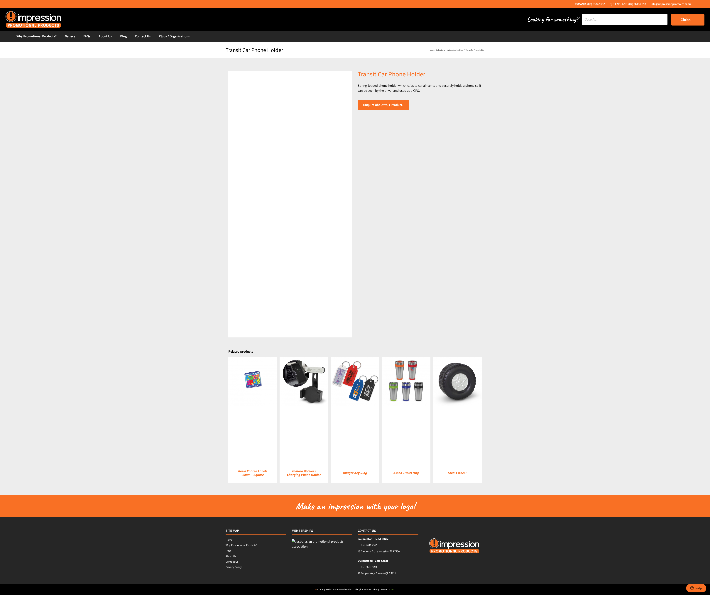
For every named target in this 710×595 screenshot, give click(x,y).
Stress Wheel (457, 473)
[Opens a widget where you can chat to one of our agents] (696, 588)
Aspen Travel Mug (406, 473)
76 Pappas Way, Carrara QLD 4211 (377, 573)
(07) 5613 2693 (369, 567)
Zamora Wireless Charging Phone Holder (304, 473)
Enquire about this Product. (383, 105)
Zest (393, 589)
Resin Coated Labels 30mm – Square (252, 473)
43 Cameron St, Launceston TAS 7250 (379, 551)
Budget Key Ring (355, 473)
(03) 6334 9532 (369, 545)
